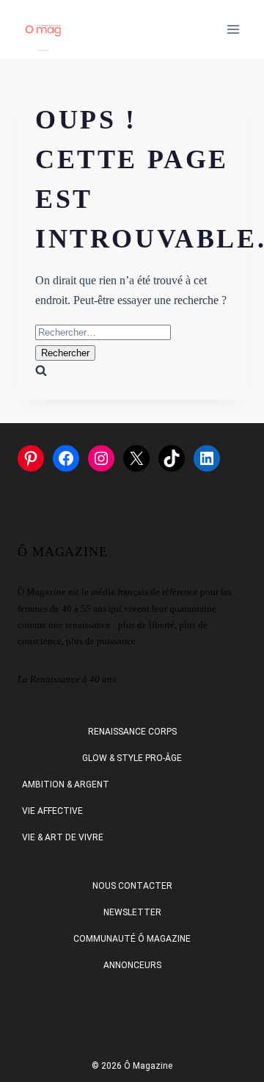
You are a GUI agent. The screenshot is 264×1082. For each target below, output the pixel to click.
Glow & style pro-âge (132, 758)
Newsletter (132, 912)
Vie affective (52, 811)
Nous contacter (132, 886)
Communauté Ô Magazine (132, 939)
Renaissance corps (132, 731)
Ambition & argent (65, 784)
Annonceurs (132, 965)
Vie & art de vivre (62, 837)
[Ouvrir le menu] (232, 29)
